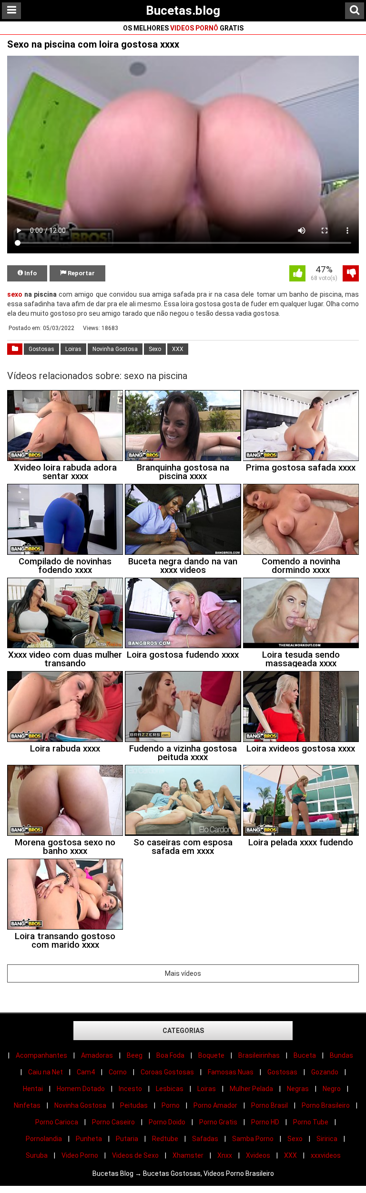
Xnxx (224, 1155)
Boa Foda (170, 1055)
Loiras (73, 349)
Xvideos (258, 1155)
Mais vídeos (183, 973)
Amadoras (97, 1055)
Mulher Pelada (251, 1089)
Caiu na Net (45, 1072)
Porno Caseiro (113, 1122)
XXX (177, 349)
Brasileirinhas (259, 1055)
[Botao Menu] (11, 10)
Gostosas (41, 349)
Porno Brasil (269, 1105)
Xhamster (188, 1155)
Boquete (211, 1055)
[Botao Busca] (354, 10)
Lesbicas (169, 1089)
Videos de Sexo (135, 1155)
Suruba (37, 1155)
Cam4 (86, 1072)
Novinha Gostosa (115, 349)
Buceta (305, 1055)
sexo (14, 294)
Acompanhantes (41, 1055)
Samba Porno (253, 1139)
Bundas (341, 1055)
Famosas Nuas (231, 1072)
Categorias (183, 1030)
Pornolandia (44, 1139)
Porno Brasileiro (326, 1105)
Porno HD (265, 1122)
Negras (298, 1089)
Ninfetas (27, 1105)
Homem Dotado (81, 1089)
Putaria (127, 1139)
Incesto (130, 1089)
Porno (171, 1105)
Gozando (324, 1072)
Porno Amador (215, 1105)
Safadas (205, 1139)
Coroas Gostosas (167, 1072)
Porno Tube (310, 1122)
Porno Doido (167, 1122)
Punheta (89, 1139)
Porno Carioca (56, 1122)
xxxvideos (326, 1155)
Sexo (155, 349)
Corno (118, 1072)
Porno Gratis (218, 1122)
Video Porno (79, 1155)
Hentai (33, 1089)
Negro (332, 1089)
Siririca (326, 1139)
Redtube (165, 1139)
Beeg (134, 1055)
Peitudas (134, 1105)
